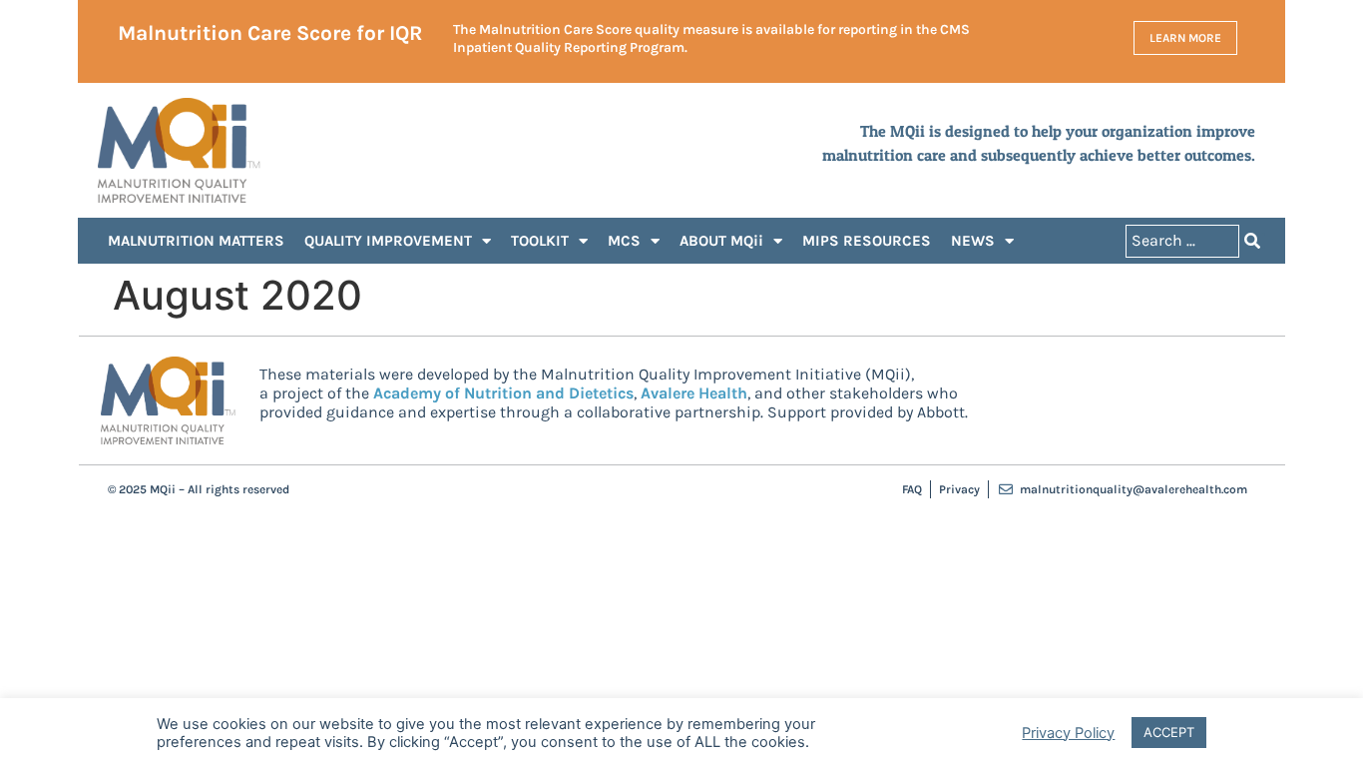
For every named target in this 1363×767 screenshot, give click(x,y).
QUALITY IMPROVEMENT (388, 241)
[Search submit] (1252, 241)
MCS (624, 241)
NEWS (973, 241)
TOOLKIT (540, 241)
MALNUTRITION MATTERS (196, 241)
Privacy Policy (1068, 733)
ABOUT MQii (721, 241)
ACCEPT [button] (1168, 732)
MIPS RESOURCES (866, 241)
